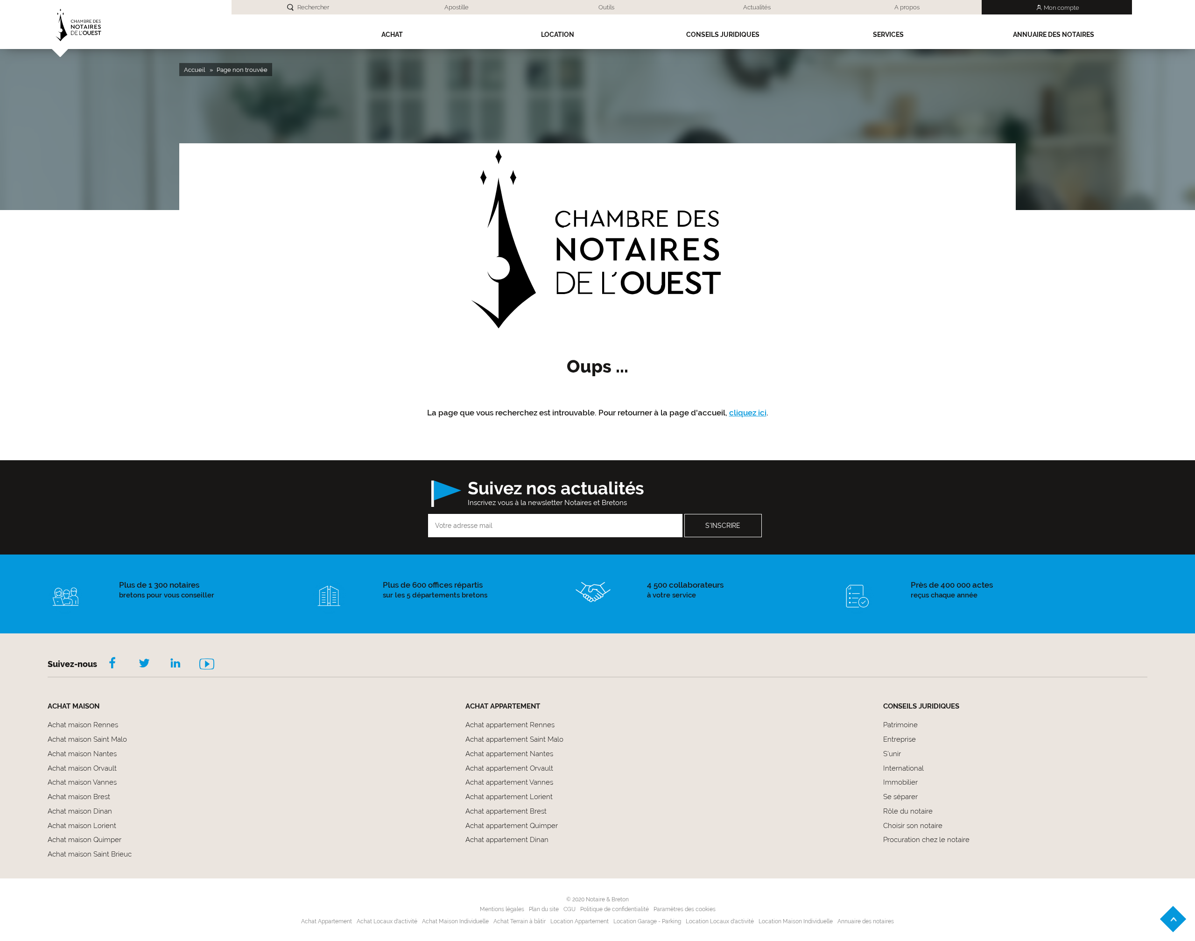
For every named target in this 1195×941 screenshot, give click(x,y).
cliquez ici (747, 412)
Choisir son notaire (912, 826)
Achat (392, 34)
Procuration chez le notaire (926, 840)
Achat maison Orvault (82, 768)
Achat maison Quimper (84, 840)
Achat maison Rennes (83, 725)
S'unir (892, 754)
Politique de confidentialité (614, 909)
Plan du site (544, 909)
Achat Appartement (326, 921)
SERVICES (888, 34)
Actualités (757, 7)
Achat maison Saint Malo (87, 739)
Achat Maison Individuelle (455, 921)
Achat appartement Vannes (509, 782)
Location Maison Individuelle (796, 921)
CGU (569, 909)
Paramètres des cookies (685, 909)
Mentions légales (502, 909)
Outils (606, 7)
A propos (907, 7)
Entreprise (899, 739)
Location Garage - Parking (647, 921)
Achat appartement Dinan (506, 840)
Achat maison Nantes (82, 754)
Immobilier (900, 782)
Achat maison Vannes (82, 782)
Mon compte (1061, 7)
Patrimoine (900, 725)
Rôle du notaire (908, 811)
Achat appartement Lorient (509, 797)
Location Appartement (579, 921)
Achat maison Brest (79, 797)
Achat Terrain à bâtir (519, 921)
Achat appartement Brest (506, 811)
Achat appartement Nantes (509, 754)
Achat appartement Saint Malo (514, 739)
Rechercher (313, 7)
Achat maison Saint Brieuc (90, 854)
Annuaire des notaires (1053, 34)
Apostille (456, 7)
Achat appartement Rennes (510, 725)
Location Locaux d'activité (720, 921)
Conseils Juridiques (722, 34)
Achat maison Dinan (80, 811)
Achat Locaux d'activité (387, 921)
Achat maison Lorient (82, 826)
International (903, 768)
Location (557, 34)
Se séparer (900, 797)
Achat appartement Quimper (511, 826)
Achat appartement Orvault (509, 768)
